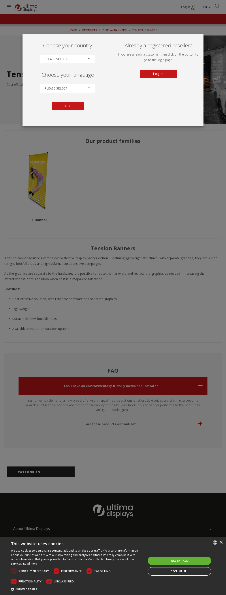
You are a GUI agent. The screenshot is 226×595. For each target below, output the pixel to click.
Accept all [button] (179, 561)
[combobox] (67, 59)
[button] (76, 589)
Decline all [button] (179, 571)
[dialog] (113, 566)
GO (67, 106)
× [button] (221, 542)
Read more (30, 563)
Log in (158, 73)
